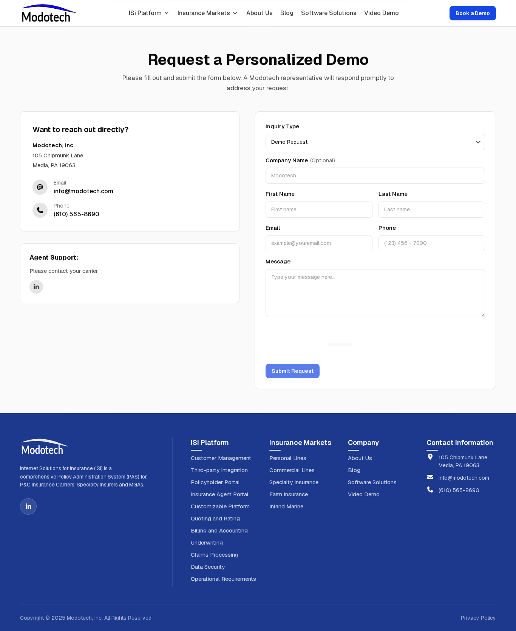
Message (278, 261)
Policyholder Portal (215, 482)
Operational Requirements (223, 578)
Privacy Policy (478, 617)
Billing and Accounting (219, 530)
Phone (387, 227)
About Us (259, 13)
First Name (280, 193)
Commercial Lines (292, 470)
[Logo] (49, 13)
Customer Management (221, 458)
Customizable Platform (220, 506)
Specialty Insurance (293, 482)
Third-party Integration (219, 470)
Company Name (300, 160)
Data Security (208, 566)
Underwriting (207, 542)
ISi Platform (145, 13)
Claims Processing (214, 554)
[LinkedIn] (28, 506)
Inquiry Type (282, 126)
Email (273, 227)
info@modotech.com (464, 477)
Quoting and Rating (215, 518)
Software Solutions (329, 13)
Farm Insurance (288, 494)
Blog (287, 13)
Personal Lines (287, 458)
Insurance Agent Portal (220, 494)
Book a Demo (473, 13)
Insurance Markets (204, 13)
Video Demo (381, 13)
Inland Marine (286, 506)
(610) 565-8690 (459, 490)
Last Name (393, 193)
